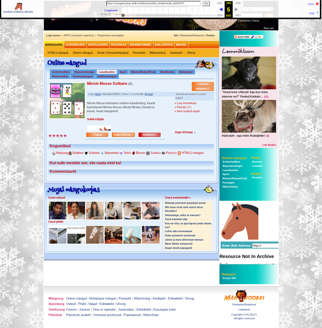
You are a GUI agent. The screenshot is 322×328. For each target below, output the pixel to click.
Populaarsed (132, 315)
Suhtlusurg (98, 44)
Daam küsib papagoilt (178, 247)
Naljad (256, 174)
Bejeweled (112, 153)
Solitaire (94, 153)
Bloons (140, 153)
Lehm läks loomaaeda (178, 231)
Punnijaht (139, 52)
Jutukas (84, 309)
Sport (123, 71)
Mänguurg (53, 44)
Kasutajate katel (164, 309)
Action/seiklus (61, 71)
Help (311, 13)
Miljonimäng (157, 52)
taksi (98, 94)
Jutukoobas (126, 309)
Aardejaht (176, 52)
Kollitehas (164, 44)
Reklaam (228, 274)
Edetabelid (244, 20)
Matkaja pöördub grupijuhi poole (185, 202)
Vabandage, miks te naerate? (183, 215)
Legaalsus (244, 309)
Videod (71, 304)
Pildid (255, 158)
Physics (171, 153)
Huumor (256, 161)
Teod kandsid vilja (176, 219)
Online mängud (83, 52)
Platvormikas (60, 76)
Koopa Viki (229, 278)
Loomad (256, 165)
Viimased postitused (107, 315)
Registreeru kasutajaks (111, 35)
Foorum (71, 309)
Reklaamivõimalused (192, 35)
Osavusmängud (83, 76)
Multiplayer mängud (102, 298)
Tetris (127, 153)
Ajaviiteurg (75, 44)
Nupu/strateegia (84, 71)
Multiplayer (186, 71)
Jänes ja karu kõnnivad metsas (184, 239)
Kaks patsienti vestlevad (180, 235)
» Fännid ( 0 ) (182, 107)
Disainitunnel (141, 44)
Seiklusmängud (107, 76)
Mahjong (62, 153)
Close (311, 4)
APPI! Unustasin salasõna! (79, 35)
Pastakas (118, 44)
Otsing (255, 20)
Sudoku (155, 153)
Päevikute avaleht (78, 315)
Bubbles (78, 153)
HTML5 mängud (58, 52)
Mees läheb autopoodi (179, 243)
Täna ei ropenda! (104, 309)
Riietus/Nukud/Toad (143, 71)
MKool (181, 44)
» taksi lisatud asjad (187, 111)
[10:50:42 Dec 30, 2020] (221, 9)
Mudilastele (167, 71)
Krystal (149, 94)
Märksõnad (150, 315)
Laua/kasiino (230, 170)
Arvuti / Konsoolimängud (112, 52)
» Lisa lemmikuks (185, 103)
